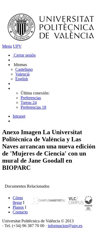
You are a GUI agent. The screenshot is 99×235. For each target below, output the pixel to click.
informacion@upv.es (65, 225)
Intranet (19, 116)
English (21, 79)
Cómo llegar (18, 200)
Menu (7, 46)
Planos (18, 207)
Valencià (22, 74)
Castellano (24, 69)
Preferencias (31, 98)
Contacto (20, 212)
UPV (17, 46)
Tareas (29, 102)
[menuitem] (55, 116)
